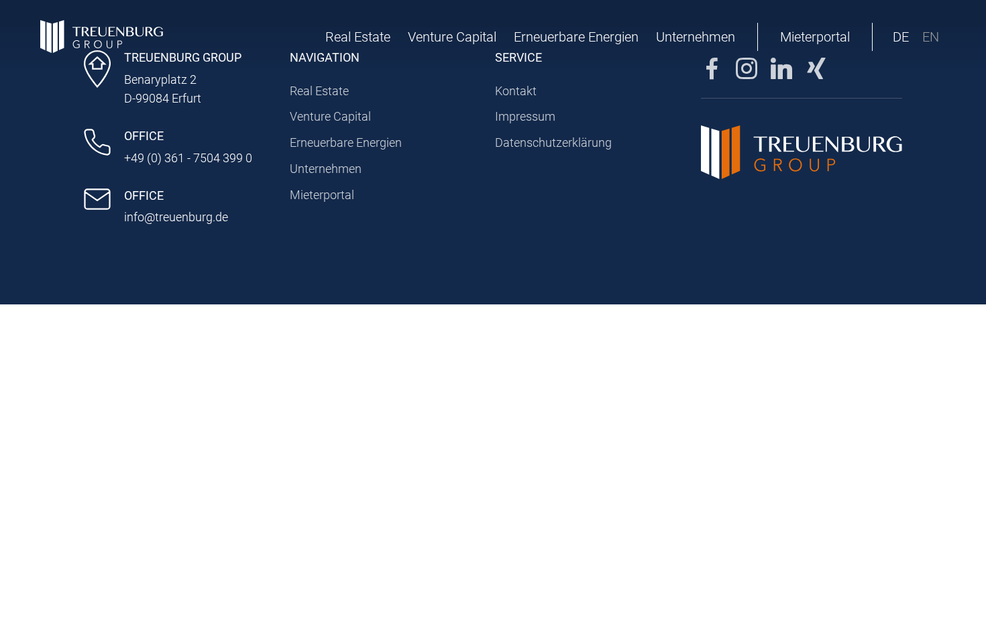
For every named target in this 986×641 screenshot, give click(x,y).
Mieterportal (815, 37)
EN (930, 37)
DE (901, 37)
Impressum (525, 116)
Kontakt (516, 91)
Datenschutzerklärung (553, 142)
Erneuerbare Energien (576, 37)
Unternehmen (695, 37)
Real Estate (357, 37)
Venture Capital (452, 37)
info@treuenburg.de (176, 217)
